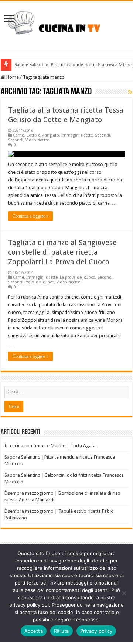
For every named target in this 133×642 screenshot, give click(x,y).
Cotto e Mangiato (42, 135)
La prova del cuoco (77, 277)
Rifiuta (61, 631)
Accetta (33, 631)
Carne (18, 135)
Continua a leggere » (30, 216)
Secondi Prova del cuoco (31, 282)
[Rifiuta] (123, 593)
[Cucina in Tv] (66, 25)
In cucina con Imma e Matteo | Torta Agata (50, 445)
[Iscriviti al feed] (130, 92)
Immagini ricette (77, 135)
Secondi (102, 135)
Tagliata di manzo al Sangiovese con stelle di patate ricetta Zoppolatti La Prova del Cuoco (62, 252)
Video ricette (37, 140)
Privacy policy (96, 631)
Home (12, 77)
